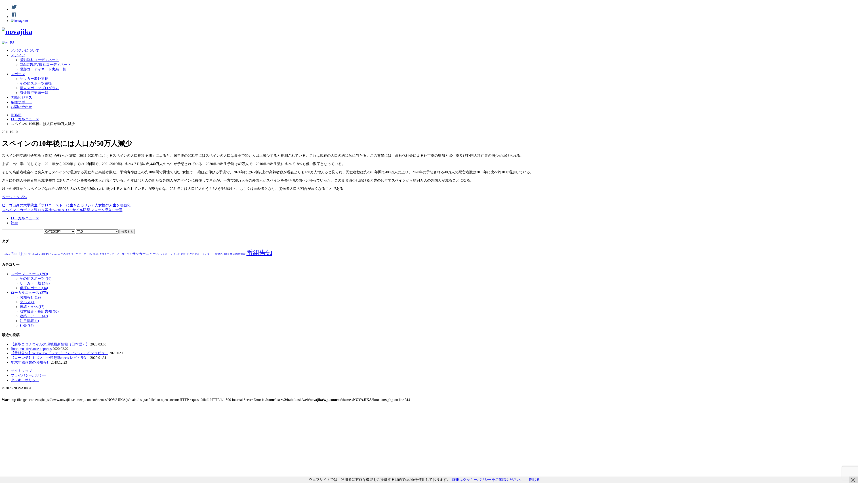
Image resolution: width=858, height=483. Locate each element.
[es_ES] (8, 42)
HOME (16, 115)
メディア (18, 55)
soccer (46, 254)
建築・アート (34, 316)
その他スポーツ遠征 (36, 83)
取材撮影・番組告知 (39, 311)
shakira (36, 254)
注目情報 (29, 321)
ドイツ (190, 254)
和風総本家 (239, 254)
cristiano (6, 254)
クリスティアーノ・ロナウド (115, 254)
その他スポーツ (69, 254)
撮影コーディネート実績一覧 (43, 69)
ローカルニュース (25, 119)
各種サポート (21, 102)
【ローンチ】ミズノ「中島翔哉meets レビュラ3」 (50, 358)
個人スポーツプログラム (39, 88)
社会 (14, 223)
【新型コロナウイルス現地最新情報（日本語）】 (50, 344)
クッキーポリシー (25, 380)
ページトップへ (14, 197)
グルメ (27, 302)
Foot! (15, 254)
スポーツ (18, 74)
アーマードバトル (89, 254)
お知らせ (30, 297)
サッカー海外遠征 (34, 78)
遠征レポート (34, 288)
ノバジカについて (25, 50)
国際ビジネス (21, 97)
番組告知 (259, 252)
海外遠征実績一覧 (34, 93)
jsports (26, 254)
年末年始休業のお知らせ (30, 362)
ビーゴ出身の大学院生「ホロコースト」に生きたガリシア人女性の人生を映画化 (66, 205)
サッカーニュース (145, 254)
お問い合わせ (21, 107)
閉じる (534, 479)
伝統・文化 (32, 307)
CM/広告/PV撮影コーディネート (45, 64)
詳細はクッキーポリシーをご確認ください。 (488, 479)
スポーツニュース (29, 274)
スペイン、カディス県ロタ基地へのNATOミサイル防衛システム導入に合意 (62, 210)
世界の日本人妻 (223, 254)
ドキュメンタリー (204, 254)
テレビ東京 (179, 254)
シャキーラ (166, 254)
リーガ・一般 (35, 283)
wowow (56, 254)
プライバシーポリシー (28, 375)
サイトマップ (21, 371)
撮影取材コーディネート (39, 60)
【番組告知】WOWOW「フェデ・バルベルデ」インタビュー (59, 353)
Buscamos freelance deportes (31, 349)
